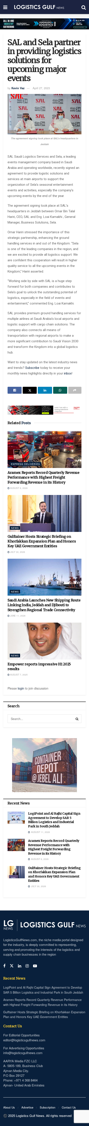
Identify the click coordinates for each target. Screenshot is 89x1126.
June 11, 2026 (17, 615)
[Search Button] (77, 718)
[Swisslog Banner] (44, 407)
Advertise (27, 1107)
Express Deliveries (25, 464)
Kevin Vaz (18, 88)
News (15, 528)
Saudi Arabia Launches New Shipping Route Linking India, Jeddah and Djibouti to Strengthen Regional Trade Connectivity (44, 605)
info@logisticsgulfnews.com (23, 1052)
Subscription (47, 1107)
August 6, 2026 (19, 488)
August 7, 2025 (19, 674)
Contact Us (69, 1107)
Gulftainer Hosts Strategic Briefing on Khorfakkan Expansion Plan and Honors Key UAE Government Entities (42, 541)
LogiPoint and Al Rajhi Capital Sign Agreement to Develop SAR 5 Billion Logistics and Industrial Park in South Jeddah (54, 820)
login (21, 688)
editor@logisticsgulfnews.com (24, 1040)
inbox (68, 373)
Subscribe (32, 368)
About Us (9, 1107)
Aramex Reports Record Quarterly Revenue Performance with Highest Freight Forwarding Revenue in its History (43, 477)
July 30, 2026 (17, 551)
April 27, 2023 (41, 88)
